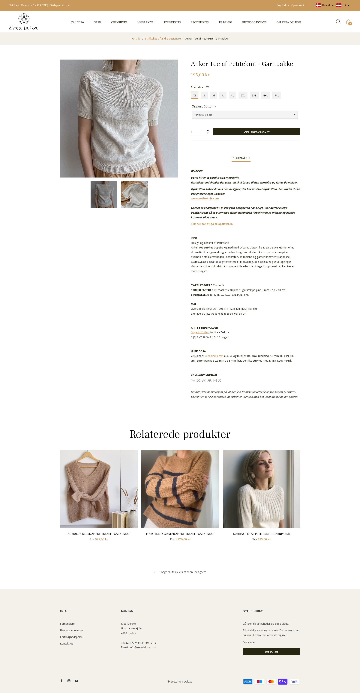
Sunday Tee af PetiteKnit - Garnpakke (261, 534)
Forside (135, 38)
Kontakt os (66, 643)
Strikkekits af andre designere (163, 38)
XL (232, 95)
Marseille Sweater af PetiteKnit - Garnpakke (180, 534)
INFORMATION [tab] (241, 158)
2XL (243, 95)
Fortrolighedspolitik (71, 637)
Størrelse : (200, 87)
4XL (265, 95)
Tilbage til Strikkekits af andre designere (182, 572)
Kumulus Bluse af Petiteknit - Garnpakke (99, 534)
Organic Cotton (202, 106)
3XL (254, 95)
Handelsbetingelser (71, 630)
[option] (99, 500)
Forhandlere (67, 623)
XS (194, 95)
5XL (276, 95)
